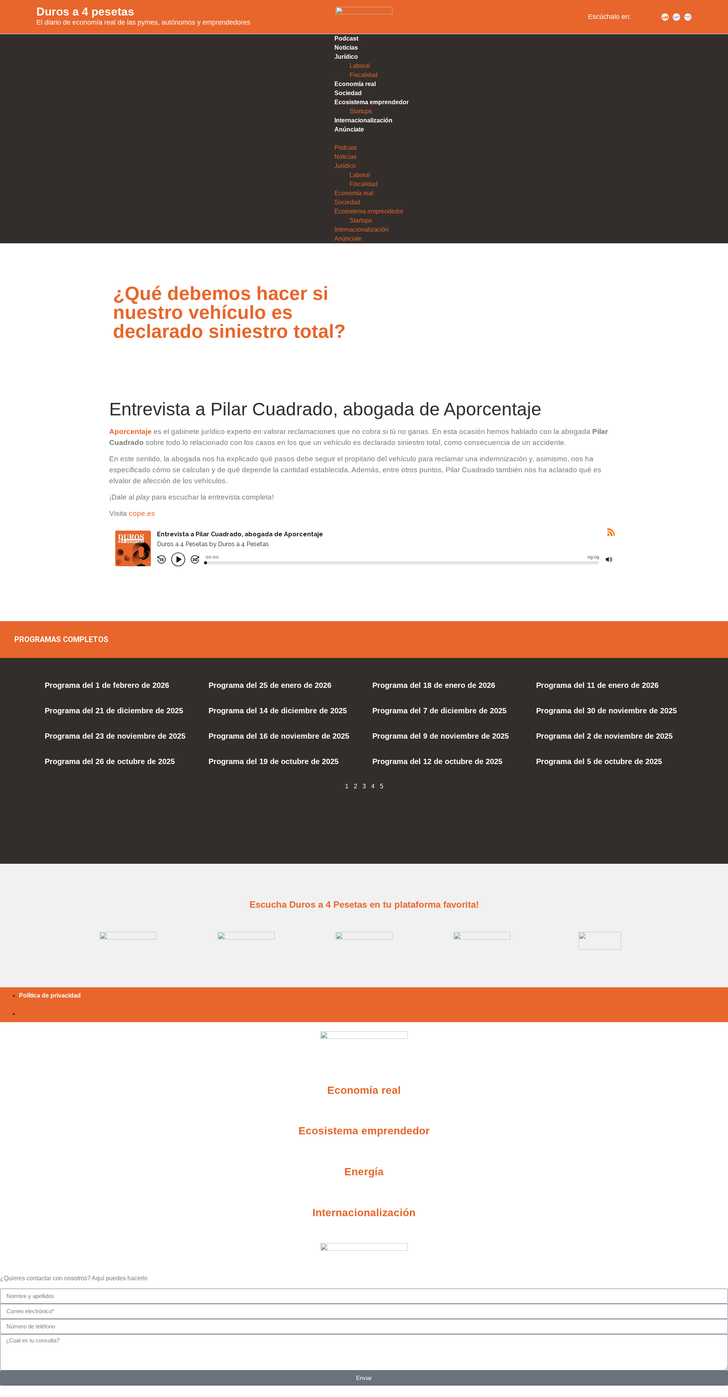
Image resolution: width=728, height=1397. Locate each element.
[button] (364, 138)
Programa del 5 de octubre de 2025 (599, 761)
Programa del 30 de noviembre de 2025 (606, 710)
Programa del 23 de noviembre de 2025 (115, 736)
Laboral (360, 66)
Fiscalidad (364, 75)
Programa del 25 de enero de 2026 (270, 685)
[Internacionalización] (364, 1193)
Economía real (355, 84)
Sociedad (348, 93)
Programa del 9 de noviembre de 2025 (440, 736)
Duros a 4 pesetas (85, 11)
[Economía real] (364, 1071)
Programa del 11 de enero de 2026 (597, 685)
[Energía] (364, 1152)
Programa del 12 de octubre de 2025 (437, 761)
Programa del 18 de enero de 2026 (433, 685)
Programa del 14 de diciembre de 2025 (278, 710)
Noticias (346, 47)
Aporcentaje (130, 431)
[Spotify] (642, 17)
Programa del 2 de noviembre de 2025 (604, 736)
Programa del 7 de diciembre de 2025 (439, 710)
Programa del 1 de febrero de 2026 (107, 685)
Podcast (346, 38)
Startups (361, 111)
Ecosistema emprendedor (371, 102)
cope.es (142, 513)
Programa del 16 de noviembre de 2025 (279, 736)
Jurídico (346, 56)
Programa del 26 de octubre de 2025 (110, 761)
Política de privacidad (50, 995)
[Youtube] (653, 17)
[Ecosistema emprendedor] (364, 1112)
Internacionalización (363, 120)
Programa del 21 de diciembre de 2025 (114, 710)
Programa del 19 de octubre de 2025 (274, 761)
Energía (364, 1172)
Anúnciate (349, 129)
